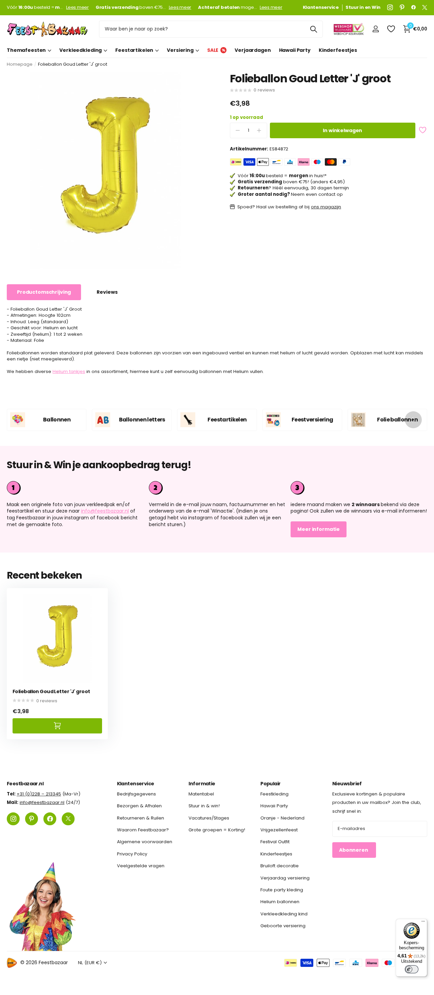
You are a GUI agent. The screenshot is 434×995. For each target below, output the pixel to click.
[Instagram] (390, 7)
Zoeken (313, 29)
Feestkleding (274, 794)
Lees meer (77, 7)
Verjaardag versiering (285, 878)
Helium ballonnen (279, 901)
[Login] (375, 29)
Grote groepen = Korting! (217, 830)
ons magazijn (326, 207)
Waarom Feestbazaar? (143, 830)
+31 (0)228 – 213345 (39, 794)
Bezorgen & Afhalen (139, 806)
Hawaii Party (295, 50)
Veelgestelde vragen (140, 866)
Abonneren (354, 850)
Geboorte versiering (282, 926)
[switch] (411, 969)
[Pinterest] (402, 7)
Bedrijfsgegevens (136, 794)
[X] (424, 7)
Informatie (202, 783)
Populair (270, 783)
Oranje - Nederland (282, 818)
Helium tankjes (69, 371)
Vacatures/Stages (209, 818)
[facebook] (413, 7)
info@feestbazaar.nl (105, 510)
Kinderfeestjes (338, 50)
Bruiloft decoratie (279, 866)
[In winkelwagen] (57, 725)
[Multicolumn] (359, 488)
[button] (413, 420)
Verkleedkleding (80, 50)
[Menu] (423, 923)
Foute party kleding (281, 890)
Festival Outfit (275, 842)
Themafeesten (26, 50)
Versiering (180, 50)
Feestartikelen (134, 50)
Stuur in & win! (204, 806)
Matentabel (201, 794)
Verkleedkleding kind (284, 914)
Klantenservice (135, 783)
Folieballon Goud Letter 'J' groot (51, 691)
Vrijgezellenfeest (279, 830)
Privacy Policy (132, 854)
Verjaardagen (253, 50)
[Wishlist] (391, 29)
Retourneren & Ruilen (140, 818)
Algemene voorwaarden (144, 842)
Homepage (20, 64)
